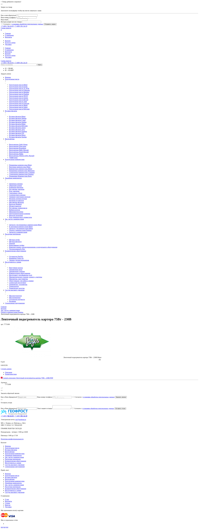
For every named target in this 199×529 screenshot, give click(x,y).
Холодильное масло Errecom (19, 103)
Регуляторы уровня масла (18, 208)
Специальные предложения (15, 303)
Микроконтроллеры (16, 212)
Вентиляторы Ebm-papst (17, 146)
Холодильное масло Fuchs (18, 87)
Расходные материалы (13, 234)
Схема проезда (6, 28)
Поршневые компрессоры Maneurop (22, 171)
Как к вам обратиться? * (9, 15)
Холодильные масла (12, 79)
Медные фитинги (15, 241)
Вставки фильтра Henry (17, 135)
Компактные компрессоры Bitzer (20, 169)
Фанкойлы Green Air (16, 258)
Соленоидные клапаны (17, 195)
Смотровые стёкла (15, 193)
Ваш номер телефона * (9, 17)
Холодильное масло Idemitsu (19, 92)
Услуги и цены (10, 42)
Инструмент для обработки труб (20, 275)
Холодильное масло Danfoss (19, 94)
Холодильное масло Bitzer (18, 85)
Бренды (7, 505)
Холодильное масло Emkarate (19, 90)
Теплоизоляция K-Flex (17, 249)
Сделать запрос (6, 369)
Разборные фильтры (16, 187)
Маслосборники (15, 297)
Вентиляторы (10, 139)
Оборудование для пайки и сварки (21, 281)
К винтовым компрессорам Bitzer (21, 227)
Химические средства (17, 288)
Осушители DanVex (16, 256)
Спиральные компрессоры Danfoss (21, 174)
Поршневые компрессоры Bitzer (20, 165)
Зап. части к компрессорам (14, 219)
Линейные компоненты (13, 178)
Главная (8, 33)
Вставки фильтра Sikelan (17, 118)
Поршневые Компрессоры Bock (20, 176)
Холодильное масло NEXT (18, 96)
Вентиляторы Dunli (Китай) (19, 152)
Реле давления (14, 191)
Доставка (8, 44)
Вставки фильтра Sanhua (17, 122)
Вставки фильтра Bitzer (17, 116)
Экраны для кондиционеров (19, 260)
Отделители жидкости (17, 299)
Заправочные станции (17, 271)
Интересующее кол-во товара (11, 22)
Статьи (7, 503)
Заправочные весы (15, 269)
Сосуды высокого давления (14, 290)
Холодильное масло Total (18, 101)
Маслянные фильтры (16, 202)
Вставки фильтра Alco (17, 129)
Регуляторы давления (16, 189)
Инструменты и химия (13, 262)
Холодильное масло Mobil (18, 105)
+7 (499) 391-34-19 (20, 26)
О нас (7, 499)
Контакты (8, 37)
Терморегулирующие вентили (19, 197)
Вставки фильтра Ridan (17, 124)
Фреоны (8, 77)
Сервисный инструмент (17, 283)
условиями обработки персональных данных (27, 24)
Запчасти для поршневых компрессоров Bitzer (25, 225)
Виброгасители (14, 210)
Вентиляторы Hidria (16, 154)
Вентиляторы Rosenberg (17, 148)
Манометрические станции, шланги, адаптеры (25, 277)
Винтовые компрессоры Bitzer (19, 167)
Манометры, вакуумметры (18, 279)
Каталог (8, 41)
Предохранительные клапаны (19, 213)
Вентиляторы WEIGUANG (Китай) (21, 156)
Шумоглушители (15, 206)
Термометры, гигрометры (18, 284)
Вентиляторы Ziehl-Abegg (18, 144)
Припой (12, 243)
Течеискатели (14, 286)
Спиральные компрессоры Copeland (22, 172)
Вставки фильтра (11, 111)
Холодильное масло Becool (18, 100)
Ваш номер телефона (44, 397)
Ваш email (4, 20)
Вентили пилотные (16, 215)
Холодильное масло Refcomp (19, 109)
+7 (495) (7, 416)
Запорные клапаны (16, 184)
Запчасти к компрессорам (18, 232)
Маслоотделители (15, 296)
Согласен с (23, 24)
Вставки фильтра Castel (17, 120)
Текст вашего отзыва (44, 408)
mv (16, 419)
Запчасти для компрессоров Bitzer (21, 228)
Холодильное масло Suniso (18, 98)
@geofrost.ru (21, 419)
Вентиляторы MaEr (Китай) (19, 150)
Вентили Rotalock (15, 204)
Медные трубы (14, 240)
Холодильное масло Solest (18, 107)
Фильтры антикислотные (18, 199)
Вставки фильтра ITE (16, 133)
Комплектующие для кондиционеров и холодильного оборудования (33, 247)
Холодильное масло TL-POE (19, 88)
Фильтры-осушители (16, 200)
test (2, 527)
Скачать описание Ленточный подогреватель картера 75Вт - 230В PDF (27, 378)
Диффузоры (13, 157)
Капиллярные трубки (16, 245)
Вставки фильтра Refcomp (18, 126)
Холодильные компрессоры (14, 159)
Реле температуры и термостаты (20, 217)
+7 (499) (20, 416)
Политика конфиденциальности (12, 439)
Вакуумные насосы (16, 268)
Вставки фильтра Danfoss (18, 131)
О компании (9, 35)
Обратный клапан (15, 185)
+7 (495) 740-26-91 (7, 26)
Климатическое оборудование (15, 251)
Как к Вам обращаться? (9, 397)
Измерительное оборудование (19, 273)
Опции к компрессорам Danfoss (20, 230)
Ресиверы (12, 301)
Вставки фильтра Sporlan (18, 137)
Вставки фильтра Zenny (17, 128)
